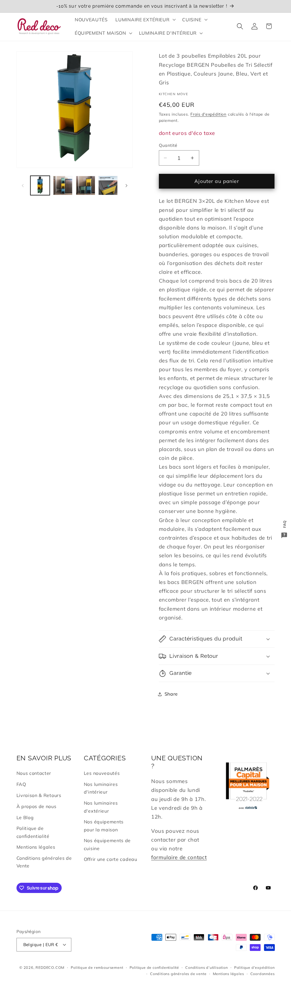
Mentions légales (35, 847)
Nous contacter (33, 773)
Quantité (168, 145)
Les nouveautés (102, 773)
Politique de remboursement (97, 967)
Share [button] (171, 694)
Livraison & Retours (38, 795)
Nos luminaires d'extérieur (101, 806)
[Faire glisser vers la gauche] (22, 185)
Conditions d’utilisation (206, 967)
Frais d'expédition (208, 114)
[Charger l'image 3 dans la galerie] (85, 185)
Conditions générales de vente (178, 973)
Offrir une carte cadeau (110, 859)
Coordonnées (262, 973)
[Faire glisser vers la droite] (126, 185)
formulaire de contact (179, 857)
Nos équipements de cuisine (107, 844)
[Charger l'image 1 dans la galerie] (40, 185)
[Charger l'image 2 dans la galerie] (62, 185)
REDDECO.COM (50, 967)
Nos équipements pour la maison (104, 825)
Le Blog (25, 817)
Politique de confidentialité (32, 832)
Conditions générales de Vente (44, 862)
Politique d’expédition (254, 967)
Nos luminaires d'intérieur (101, 788)
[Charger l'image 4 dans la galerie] (108, 185)
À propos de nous (36, 806)
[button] (145, 19)
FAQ (21, 784)
